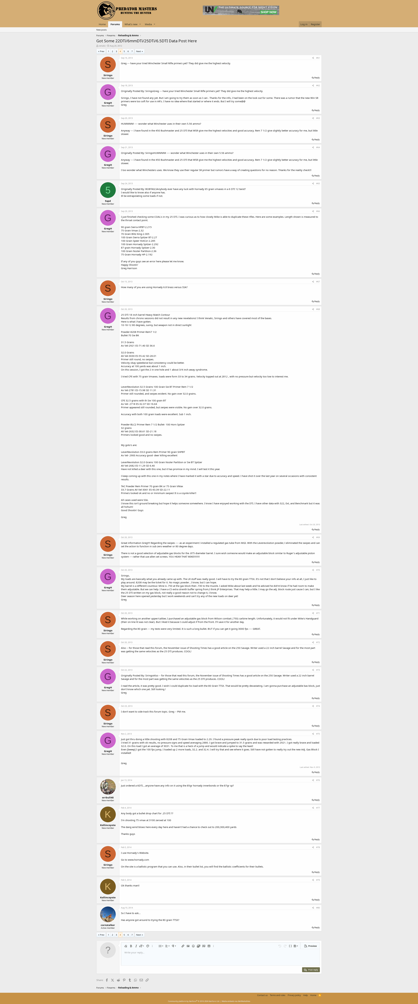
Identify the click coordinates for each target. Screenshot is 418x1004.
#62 (318, 85)
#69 (318, 537)
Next (138, 51)
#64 (318, 147)
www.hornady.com (138, 859)
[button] (140, 24)
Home (102, 24)
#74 (318, 706)
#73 (318, 670)
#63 (318, 118)
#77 (318, 807)
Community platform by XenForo (194, 1001)
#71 (318, 613)
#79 (318, 880)
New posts (101, 29)
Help (305, 995)
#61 (318, 58)
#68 (318, 309)
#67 (318, 281)
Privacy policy (294, 995)
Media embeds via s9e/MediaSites (236, 1001)
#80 (318, 907)
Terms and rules (277, 995)
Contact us (262, 995)
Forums (115, 24)
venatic (102, 45)
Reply (317, 77)
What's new (131, 24)
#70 (318, 570)
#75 (318, 733)
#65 (318, 183)
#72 (318, 642)
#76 (318, 780)
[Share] (313, 58)
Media (148, 24)
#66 (318, 211)
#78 (318, 847)
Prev (102, 51)
